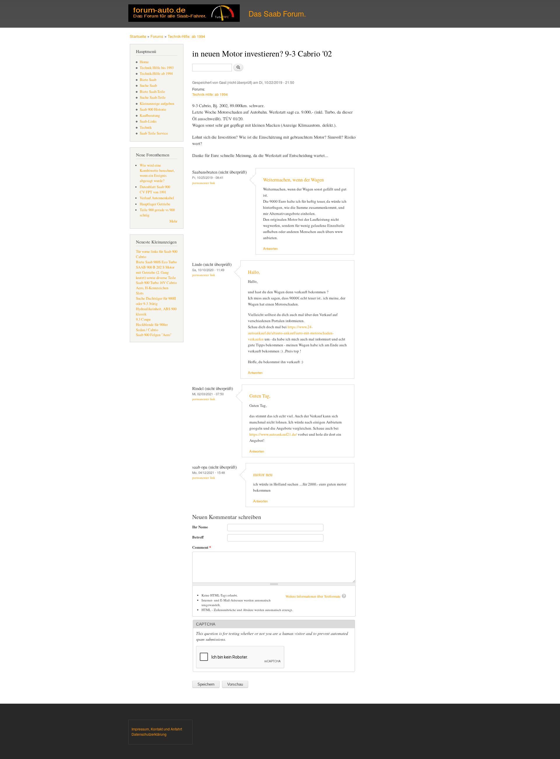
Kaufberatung (150, 115)
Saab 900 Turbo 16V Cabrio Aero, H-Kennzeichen (156, 285)
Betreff (198, 537)
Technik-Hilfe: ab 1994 (186, 36)
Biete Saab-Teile (152, 91)
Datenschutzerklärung (149, 734)
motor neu (262, 474)
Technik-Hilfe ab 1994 (156, 73)
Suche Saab (148, 85)
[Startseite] (184, 14)
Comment (201, 547)
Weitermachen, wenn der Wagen (293, 179)
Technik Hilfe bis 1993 (157, 67)
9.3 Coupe (143, 319)
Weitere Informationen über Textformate (313, 596)
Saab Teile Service (154, 133)
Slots (140, 293)
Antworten (270, 248)
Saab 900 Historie (153, 109)
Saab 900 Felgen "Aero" (154, 334)
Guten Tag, (259, 396)
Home (144, 61)
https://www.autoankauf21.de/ (273, 434)
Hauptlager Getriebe (155, 204)
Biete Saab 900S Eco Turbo (156, 262)
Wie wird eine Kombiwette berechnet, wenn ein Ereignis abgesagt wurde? (157, 173)
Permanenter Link (203, 183)
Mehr (173, 221)
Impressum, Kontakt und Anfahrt (157, 728)
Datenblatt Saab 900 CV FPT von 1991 (155, 189)
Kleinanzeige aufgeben (157, 103)
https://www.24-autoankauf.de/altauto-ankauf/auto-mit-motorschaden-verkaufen (291, 333)
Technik (146, 127)
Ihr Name (200, 526)
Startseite (138, 36)
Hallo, (254, 272)
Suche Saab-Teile (153, 97)
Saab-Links (148, 121)
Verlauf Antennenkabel (157, 197)
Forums (156, 36)
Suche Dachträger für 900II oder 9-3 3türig (156, 301)
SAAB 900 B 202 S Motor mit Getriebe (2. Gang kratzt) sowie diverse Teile (156, 272)
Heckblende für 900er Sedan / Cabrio (152, 327)
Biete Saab (148, 79)
